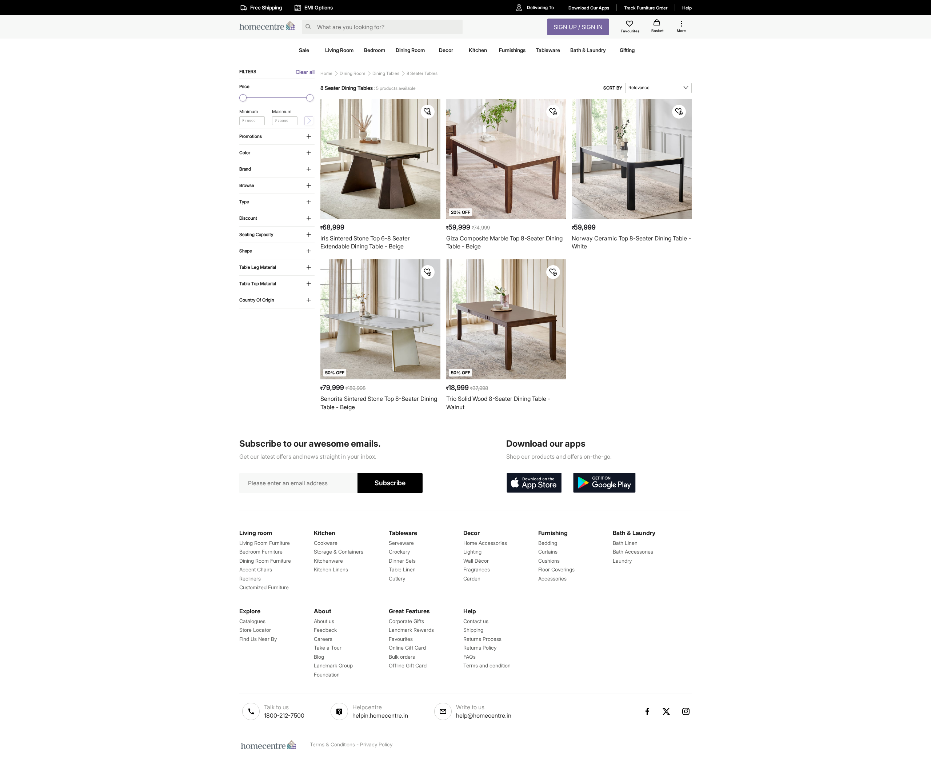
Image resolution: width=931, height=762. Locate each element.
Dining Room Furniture (265, 561)
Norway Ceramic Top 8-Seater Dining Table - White (631, 242)
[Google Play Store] (604, 483)
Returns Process (482, 639)
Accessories (552, 578)
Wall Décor (476, 561)
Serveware (401, 543)
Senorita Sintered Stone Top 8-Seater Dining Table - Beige (378, 403)
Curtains (548, 551)
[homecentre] (269, 27)
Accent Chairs (255, 569)
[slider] (243, 97)
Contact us (475, 621)
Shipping (473, 630)
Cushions (549, 561)
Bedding (547, 543)
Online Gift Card (407, 648)
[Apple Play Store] (534, 483)
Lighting (472, 551)
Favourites (401, 639)
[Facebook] (647, 711)
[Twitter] (666, 711)
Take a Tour (327, 648)
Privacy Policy (376, 744)
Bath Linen (625, 543)
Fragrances (476, 569)
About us (324, 621)
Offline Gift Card (408, 665)
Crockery (399, 551)
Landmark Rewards (411, 630)
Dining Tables (385, 73)
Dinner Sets (402, 561)
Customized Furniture (264, 587)
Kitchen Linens (331, 569)
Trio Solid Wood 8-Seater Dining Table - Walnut (498, 403)
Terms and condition (487, 665)
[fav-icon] (630, 24)
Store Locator (255, 630)
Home (326, 73)
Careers (323, 639)
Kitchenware (328, 561)
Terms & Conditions (332, 744)
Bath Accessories (633, 551)
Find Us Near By (258, 639)
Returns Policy (479, 648)
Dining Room (352, 73)
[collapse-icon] (309, 137)
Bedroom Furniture (261, 551)
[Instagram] (686, 711)
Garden (471, 578)
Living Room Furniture (264, 543)
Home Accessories (485, 543)
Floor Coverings (556, 569)
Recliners (250, 578)
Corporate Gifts (406, 621)
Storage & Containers (338, 551)
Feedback (325, 630)
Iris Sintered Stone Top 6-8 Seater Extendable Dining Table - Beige (365, 242)
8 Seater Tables (422, 73)
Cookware (325, 543)
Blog (319, 657)
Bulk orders (402, 657)
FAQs (469, 657)
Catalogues (252, 621)
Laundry (622, 561)
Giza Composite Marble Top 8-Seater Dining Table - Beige (504, 242)
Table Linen (402, 569)
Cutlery (397, 578)
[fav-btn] (428, 112)
